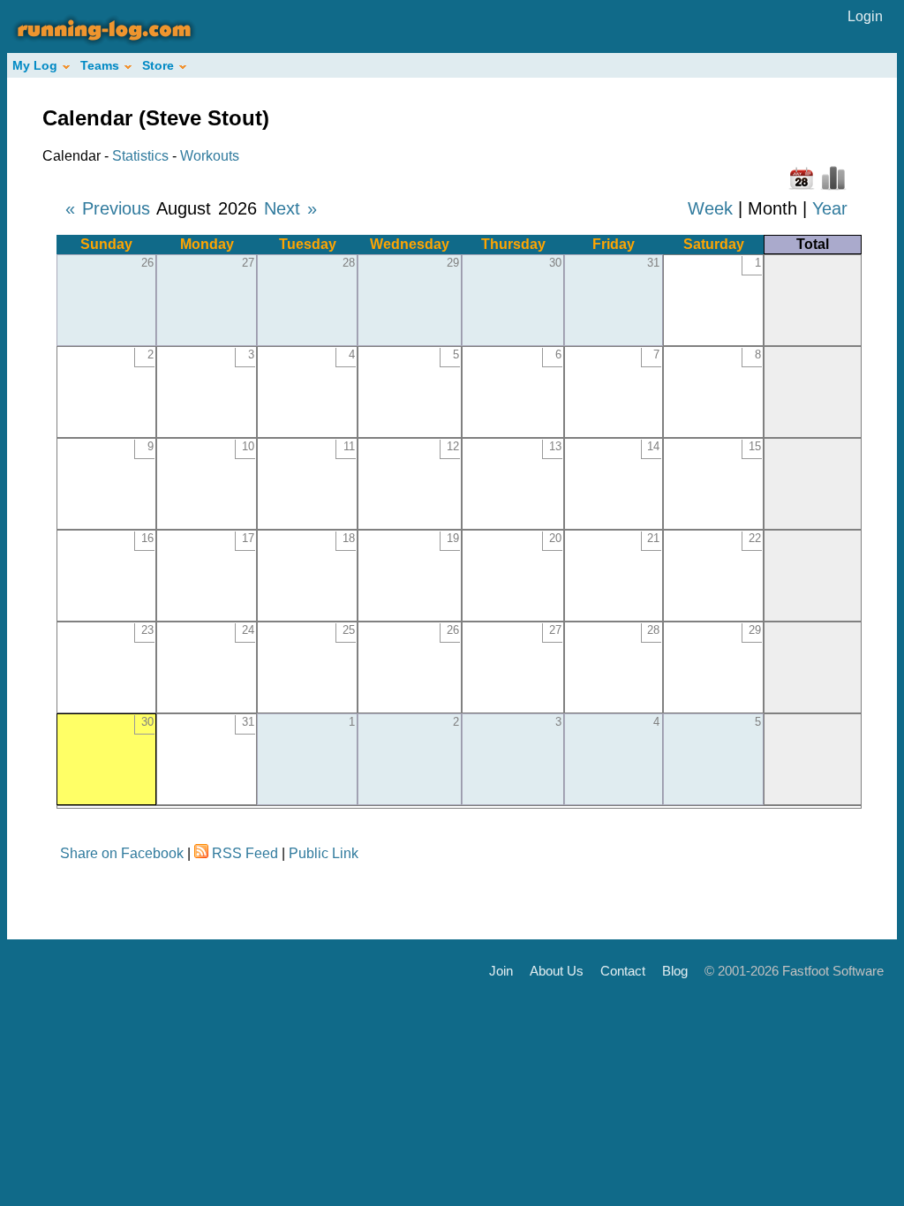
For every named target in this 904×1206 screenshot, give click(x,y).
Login (865, 16)
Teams (99, 65)
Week (710, 208)
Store (158, 65)
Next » (290, 208)
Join (501, 970)
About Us (557, 970)
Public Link (323, 853)
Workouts (209, 155)
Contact (622, 970)
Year (830, 208)
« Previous (107, 208)
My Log (34, 65)
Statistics (140, 155)
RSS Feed (245, 853)
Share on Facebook (122, 853)
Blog (675, 970)
